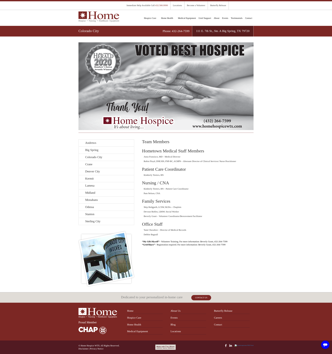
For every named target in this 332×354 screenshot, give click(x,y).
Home (130, 310)
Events (225, 18)
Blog (173, 324)
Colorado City (93, 157)
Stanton (89, 214)
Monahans (91, 199)
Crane (88, 164)
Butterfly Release (218, 5)
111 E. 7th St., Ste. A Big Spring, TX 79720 (223, 31)
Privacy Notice (96, 349)
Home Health (167, 18)
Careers (218, 317)
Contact (248, 18)
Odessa (89, 207)
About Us (176, 310)
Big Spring (91, 150)
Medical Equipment (187, 18)
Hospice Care (150, 18)
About (216, 18)
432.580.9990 (161, 5)
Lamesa (89, 185)
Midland (90, 192)
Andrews (90, 142)
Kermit (89, 178)
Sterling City (93, 221)
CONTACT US (201, 298)
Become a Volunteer (196, 5)
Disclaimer (83, 349)
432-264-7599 (180, 31)
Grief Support (205, 18)
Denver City (92, 171)
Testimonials (237, 18)
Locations (177, 5)
